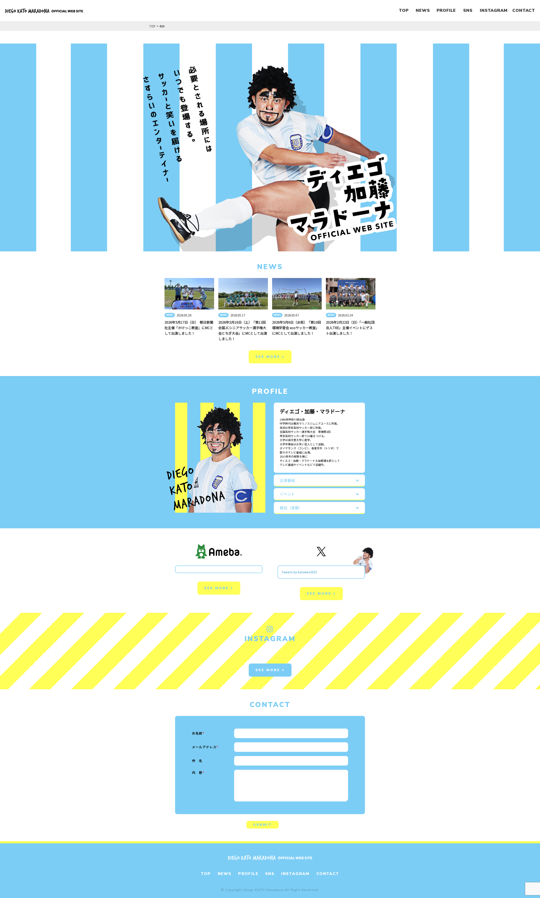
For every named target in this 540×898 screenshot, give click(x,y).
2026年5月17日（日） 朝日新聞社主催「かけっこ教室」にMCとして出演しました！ (189, 328)
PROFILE (446, 10)
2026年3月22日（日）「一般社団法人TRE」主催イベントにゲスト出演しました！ (350, 328)
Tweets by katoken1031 (299, 572)
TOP (404, 10)
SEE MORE (268, 356)
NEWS (423, 10)
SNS (467, 10)
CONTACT (523, 10)
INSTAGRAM (493, 10)
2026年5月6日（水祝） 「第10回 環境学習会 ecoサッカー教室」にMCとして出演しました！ (298, 328)
